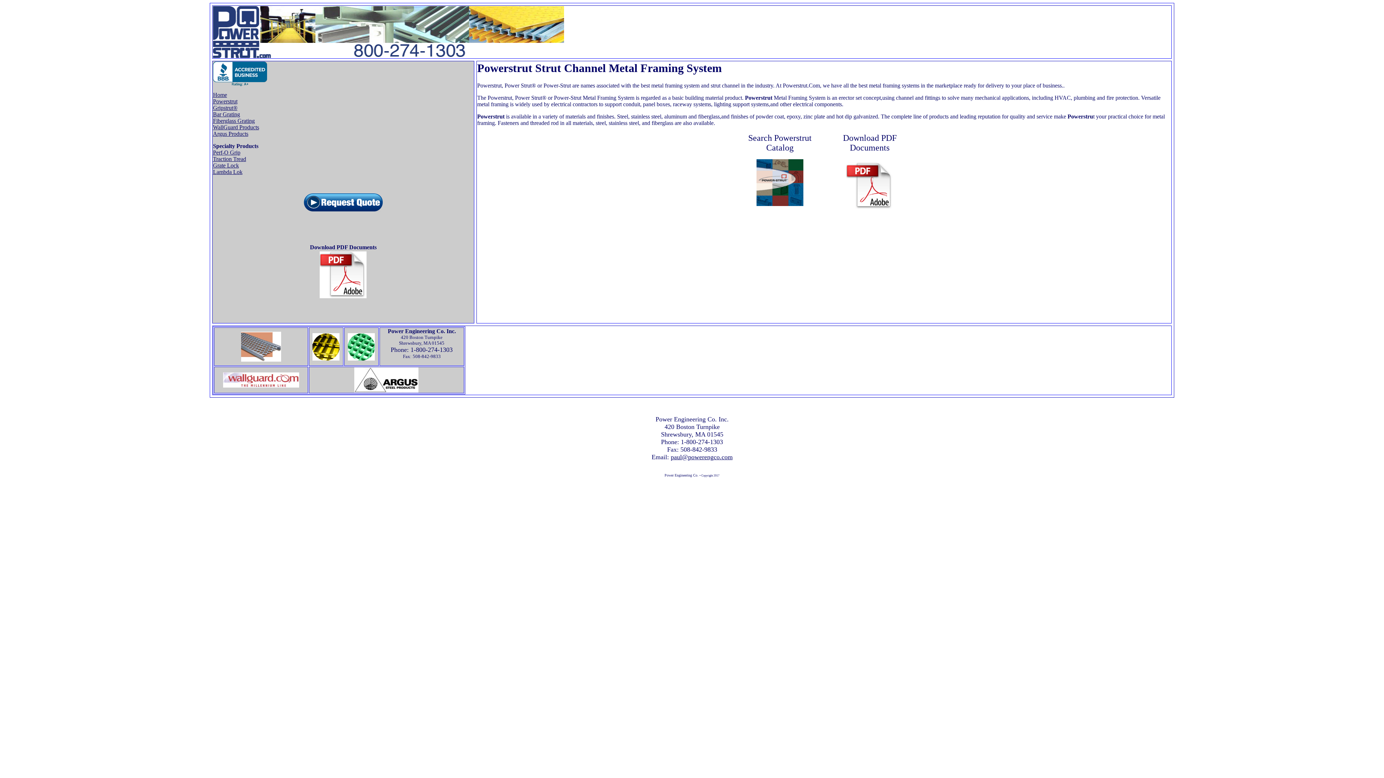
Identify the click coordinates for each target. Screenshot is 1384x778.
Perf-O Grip (226, 152)
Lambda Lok (228, 172)
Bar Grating (226, 114)
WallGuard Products (236, 127)
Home (220, 95)
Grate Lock (226, 165)
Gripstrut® (225, 108)
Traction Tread (229, 159)
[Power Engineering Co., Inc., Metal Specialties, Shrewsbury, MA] (240, 74)
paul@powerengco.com (702, 457)
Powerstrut (225, 101)
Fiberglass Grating (234, 121)
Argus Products (230, 134)
